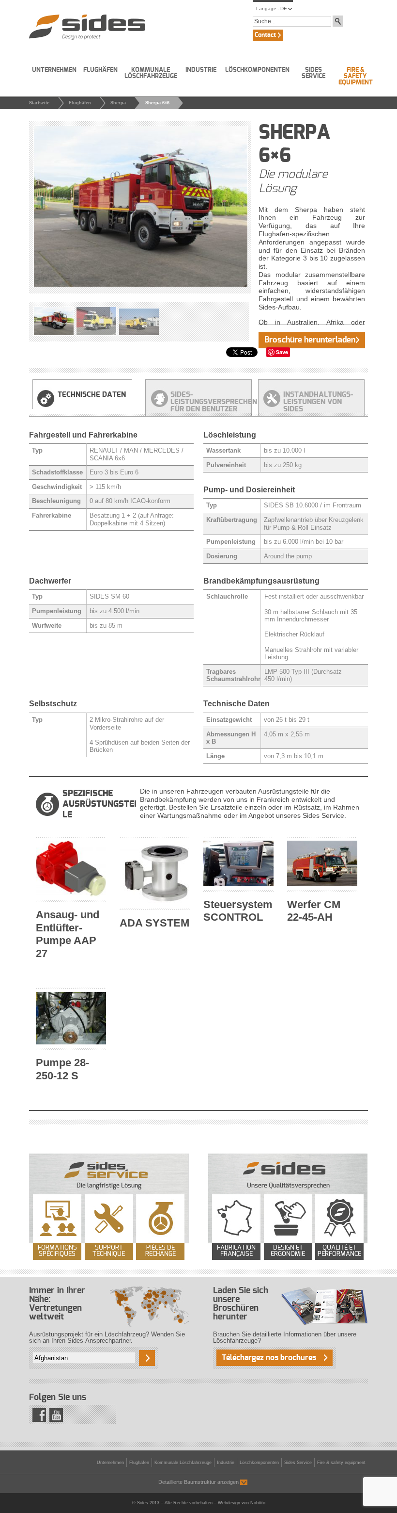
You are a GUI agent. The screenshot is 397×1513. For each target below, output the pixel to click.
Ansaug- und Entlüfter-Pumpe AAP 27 (67, 934)
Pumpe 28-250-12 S (62, 1069)
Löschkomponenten (257, 70)
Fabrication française (236, 1251)
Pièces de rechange (160, 1251)
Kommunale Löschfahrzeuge (150, 73)
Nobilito (257, 1502)
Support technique (108, 1251)
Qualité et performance (339, 1251)
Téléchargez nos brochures (269, 1358)
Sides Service (313, 73)
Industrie (200, 70)
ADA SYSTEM (154, 923)
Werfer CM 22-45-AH (313, 911)
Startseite (39, 102)
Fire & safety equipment (355, 76)
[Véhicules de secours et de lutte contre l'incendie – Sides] (87, 27)
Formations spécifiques (57, 1251)
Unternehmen (54, 70)
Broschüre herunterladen (309, 340)
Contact (265, 35)
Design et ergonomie (288, 1251)
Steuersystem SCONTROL (238, 911)
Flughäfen (100, 70)
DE (283, 8)
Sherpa (118, 102)
